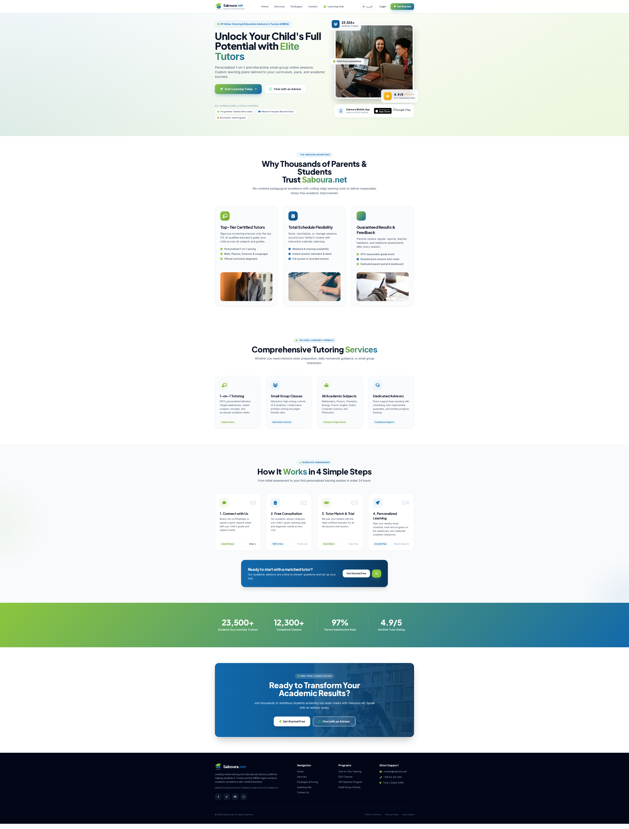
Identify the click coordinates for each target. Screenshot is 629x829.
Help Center (408, 814)
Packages (296, 6)
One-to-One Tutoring (349, 771)
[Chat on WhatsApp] (2, 827)
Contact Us (303, 792)
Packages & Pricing (307, 782)
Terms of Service (372, 814)
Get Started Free (356, 573)
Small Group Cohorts (349, 787)
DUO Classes (345, 776)
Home (264, 6)
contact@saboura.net (395, 771)
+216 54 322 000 (392, 777)
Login (383, 6)
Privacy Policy (392, 814)
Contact (312, 6)
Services (279, 6)
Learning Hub (336, 6)
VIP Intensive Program (350, 782)
